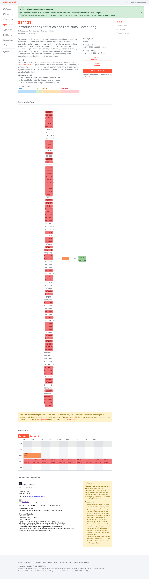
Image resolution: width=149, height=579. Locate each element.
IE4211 (49, 124)
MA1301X (27, 65)
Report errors (99, 71)
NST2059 (48, 341)
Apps (44, 562)
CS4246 (49, 171)
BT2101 (49, 177)
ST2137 (49, 203)
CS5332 (49, 159)
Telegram (27, 562)
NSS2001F (48, 400)
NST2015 (48, 279)
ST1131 (65, 259)
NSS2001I (48, 391)
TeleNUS (38, 562)
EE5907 (49, 121)
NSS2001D (48, 250)
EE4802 (49, 115)
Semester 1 (23, 436)
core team (79, 568)
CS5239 (49, 153)
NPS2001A (48, 373)
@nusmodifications (57, 568)
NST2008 (48, 271)
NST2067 (48, 406)
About (50, 562)
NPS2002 (48, 379)
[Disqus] (49, 506)
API (33, 562)
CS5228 (49, 168)
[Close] (141, 12)
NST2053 (48, 276)
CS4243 (49, 144)
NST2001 (48, 215)
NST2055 (48, 335)
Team (55, 562)
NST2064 (48, 326)
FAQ (90, 77)
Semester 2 (34, 436)
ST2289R (48, 191)
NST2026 (48, 232)
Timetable (121, 29)
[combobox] (127, 2)
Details (120, 22)
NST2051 (48, 294)
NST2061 (48, 338)
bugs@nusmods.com (71, 420)
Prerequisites (122, 26)
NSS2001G (48, 397)
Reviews (123, 33)
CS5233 (49, 185)
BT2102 (49, 147)
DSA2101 (49, 206)
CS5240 (49, 182)
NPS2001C (48, 367)
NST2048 (48, 323)
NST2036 (48, 241)
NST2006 (48, 221)
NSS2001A (48, 259)
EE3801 (49, 112)
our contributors (99, 568)
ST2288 (49, 200)
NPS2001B (48, 370)
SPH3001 (48, 127)
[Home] (9, 2)
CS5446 (49, 174)
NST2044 (48, 247)
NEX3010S (48, 303)
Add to (95, 58)
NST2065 (48, 382)
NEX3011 (49, 344)
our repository (42, 420)
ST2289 (49, 194)
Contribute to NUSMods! (81, 562)
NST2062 (48, 350)
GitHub (20, 562)
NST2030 (48, 238)
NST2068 (48, 329)
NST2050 (48, 291)
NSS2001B (48, 256)
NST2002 (48, 218)
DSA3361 (48, 209)
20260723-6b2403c (82, 571)
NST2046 (48, 347)
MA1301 (21, 65)
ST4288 (49, 212)
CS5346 (49, 141)
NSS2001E (48, 403)
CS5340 (49, 179)
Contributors (63, 562)
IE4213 (49, 118)
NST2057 (48, 317)
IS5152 (49, 162)
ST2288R (48, 188)
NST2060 (48, 312)
